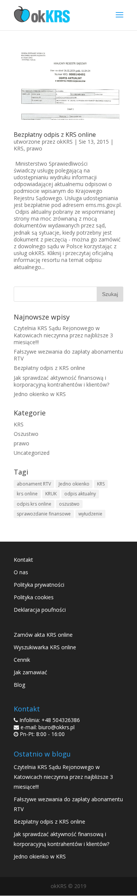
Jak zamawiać (30, 672)
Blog (19, 684)
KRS (19, 148)
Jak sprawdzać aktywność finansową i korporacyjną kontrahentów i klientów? (61, 381)
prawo (34, 148)
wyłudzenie (90, 514)
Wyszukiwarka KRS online (45, 647)
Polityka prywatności (39, 584)
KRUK (51, 493)
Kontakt (23, 559)
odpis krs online (34, 504)
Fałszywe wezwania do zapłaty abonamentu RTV (68, 355)
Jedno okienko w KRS (40, 394)
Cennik (22, 659)
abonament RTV (34, 484)
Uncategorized (31, 452)
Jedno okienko (74, 484)
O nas (21, 572)
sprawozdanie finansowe (44, 514)
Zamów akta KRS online (43, 634)
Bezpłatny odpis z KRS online (55, 134)
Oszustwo (26, 433)
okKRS (65, 141)
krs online (27, 493)
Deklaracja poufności (40, 609)
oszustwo (69, 504)
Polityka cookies (34, 597)
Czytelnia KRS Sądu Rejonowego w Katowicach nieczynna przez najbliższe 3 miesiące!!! (63, 334)
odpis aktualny (80, 493)
